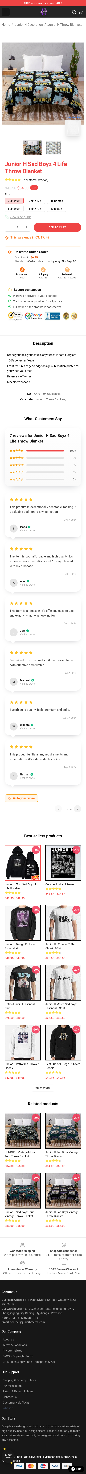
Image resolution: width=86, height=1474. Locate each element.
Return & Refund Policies (18, 1391)
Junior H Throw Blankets (64, 25)
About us (8, 1339)
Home (6, 25)
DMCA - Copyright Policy (18, 1356)
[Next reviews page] (77, 808)
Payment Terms (12, 1385)
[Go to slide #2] (53, 148)
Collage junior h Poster (60, 884)
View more (43, 1088)
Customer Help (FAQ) (16, 1402)
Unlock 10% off (8, 1456)
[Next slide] (78, 84)
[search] (74, 12)
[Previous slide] (8, 84)
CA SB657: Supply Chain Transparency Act (29, 1361)
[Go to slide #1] (32, 148)
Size (7, 194)
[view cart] (80, 12)
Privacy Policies (12, 1350)
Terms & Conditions (15, 1345)
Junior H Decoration (29, 25)
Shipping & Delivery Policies (19, 1380)
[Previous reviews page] (58, 808)
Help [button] (78, 1469)
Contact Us (10, 1397)
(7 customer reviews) (35, 180)
